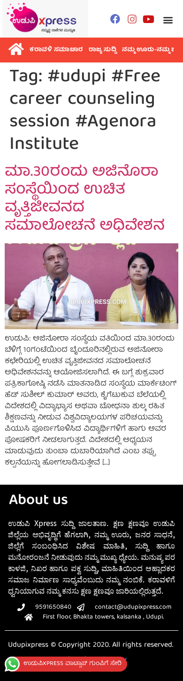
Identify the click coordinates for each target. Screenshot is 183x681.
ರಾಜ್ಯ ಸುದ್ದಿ (103, 50)
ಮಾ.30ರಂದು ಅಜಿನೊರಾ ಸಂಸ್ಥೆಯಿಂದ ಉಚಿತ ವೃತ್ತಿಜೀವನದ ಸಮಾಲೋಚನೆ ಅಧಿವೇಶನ (85, 200)
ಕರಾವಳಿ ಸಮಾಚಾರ (56, 50)
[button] (167, 20)
